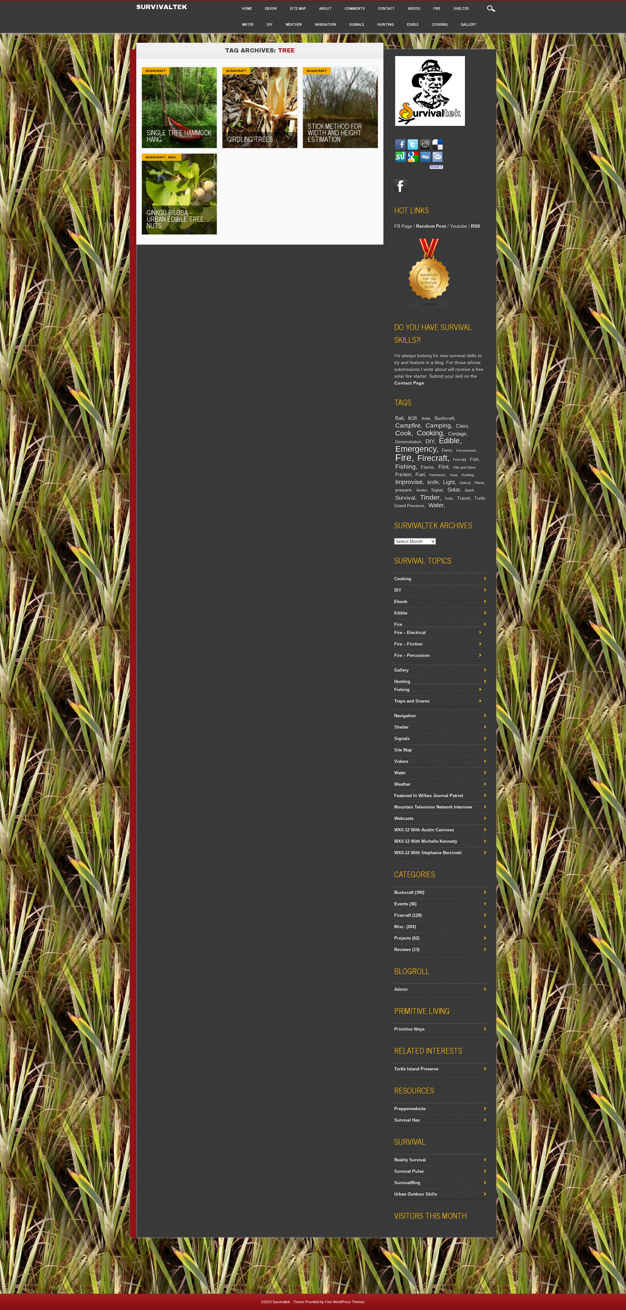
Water (248, 24)
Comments (355, 8)
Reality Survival (410, 1159)
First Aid (459, 459)
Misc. (172, 157)
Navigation (325, 24)
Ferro (447, 450)
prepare (403, 489)
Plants (479, 483)
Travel (463, 498)
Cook (403, 433)
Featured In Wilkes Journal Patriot (428, 795)
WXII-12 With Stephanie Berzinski (428, 852)
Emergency (415, 448)
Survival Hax (407, 1120)
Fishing (405, 466)
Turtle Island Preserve (416, 1068)
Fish (474, 459)
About (325, 8)
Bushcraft (156, 71)
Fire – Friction (408, 643)
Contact (386, 8)
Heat (453, 475)
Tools (448, 498)
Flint (443, 467)
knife (433, 482)
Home (247, 8)
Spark (469, 490)
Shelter (461, 8)
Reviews (402, 949)
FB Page (403, 226)
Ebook (271, 8)
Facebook (400, 185)
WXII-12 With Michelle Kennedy (425, 841)
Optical (464, 483)
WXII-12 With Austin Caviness (424, 829)
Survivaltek (162, 6)
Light (449, 482)
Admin (401, 989)
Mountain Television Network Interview (433, 807)
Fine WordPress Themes (345, 1302)
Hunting (385, 24)
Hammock (437, 475)
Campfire (408, 425)
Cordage (457, 433)
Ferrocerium (466, 450)
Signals (356, 24)
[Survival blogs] (429, 307)
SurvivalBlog (407, 1182)
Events (401, 903)
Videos (414, 8)
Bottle (426, 418)
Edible (413, 24)
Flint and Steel (464, 467)
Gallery (468, 24)
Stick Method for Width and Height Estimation (335, 132)
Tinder (429, 497)
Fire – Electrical (410, 632)
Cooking (440, 24)
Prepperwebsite (409, 1108)
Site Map (298, 8)
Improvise (409, 481)
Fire (436, 8)
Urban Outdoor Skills (415, 1194)
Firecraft (432, 457)
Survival (405, 497)
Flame (427, 467)
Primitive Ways (409, 1029)
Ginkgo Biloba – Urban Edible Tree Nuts (175, 219)
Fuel (420, 474)
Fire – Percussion (412, 655)
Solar (453, 490)
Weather (294, 24)
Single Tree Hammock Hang (179, 135)
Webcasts (403, 818)
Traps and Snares (411, 701)
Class (462, 426)
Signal (437, 490)
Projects (402, 938)
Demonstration (408, 442)
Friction (403, 474)
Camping (438, 425)
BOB (412, 418)
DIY (270, 24)
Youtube (458, 226)
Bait (399, 418)
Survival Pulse (409, 1171)
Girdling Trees (250, 139)
